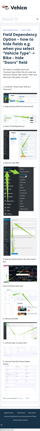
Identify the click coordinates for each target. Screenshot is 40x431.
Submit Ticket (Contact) (20, 420)
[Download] (16, 220)
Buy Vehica (32, 413)
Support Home (8, 413)
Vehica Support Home (10, 30)
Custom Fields (26, 30)
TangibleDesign (9, 425)
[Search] (16, 19)
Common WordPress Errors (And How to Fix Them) (20, 416)
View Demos (21, 413)
